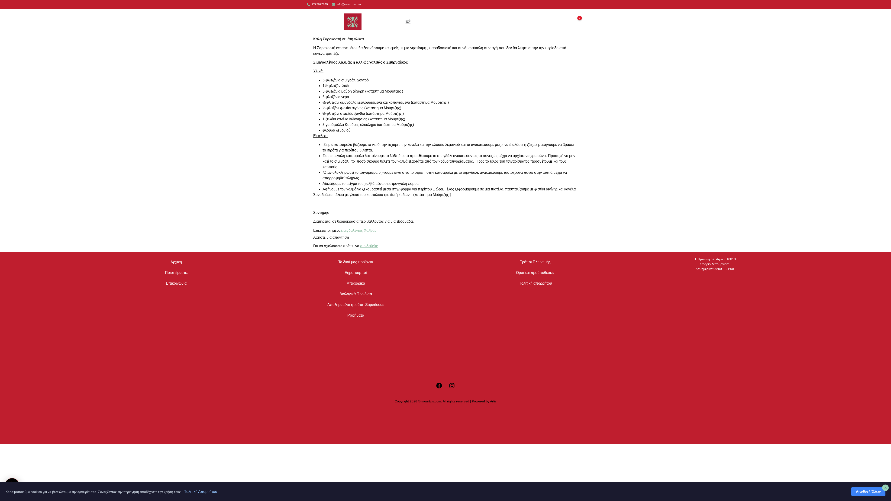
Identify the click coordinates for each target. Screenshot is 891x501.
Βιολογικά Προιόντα (355, 294)
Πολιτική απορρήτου (535, 283)
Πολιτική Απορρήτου (200, 492)
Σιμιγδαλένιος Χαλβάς (358, 230)
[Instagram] (452, 385)
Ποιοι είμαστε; (176, 273)
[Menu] (448, 22)
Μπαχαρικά (355, 283)
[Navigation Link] (422, 22)
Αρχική (176, 262)
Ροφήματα (355, 315)
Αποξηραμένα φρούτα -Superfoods (355, 305)
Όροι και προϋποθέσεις (535, 273)
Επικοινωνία (176, 283)
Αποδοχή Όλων (868, 491)
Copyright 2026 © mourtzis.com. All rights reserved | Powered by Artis (446, 401)
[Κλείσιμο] (885, 488)
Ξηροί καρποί (356, 273)
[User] (408, 22)
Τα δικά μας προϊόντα (355, 262)
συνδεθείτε (369, 246)
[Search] (435, 22)
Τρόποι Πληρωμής (535, 262)
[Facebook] (439, 385)
